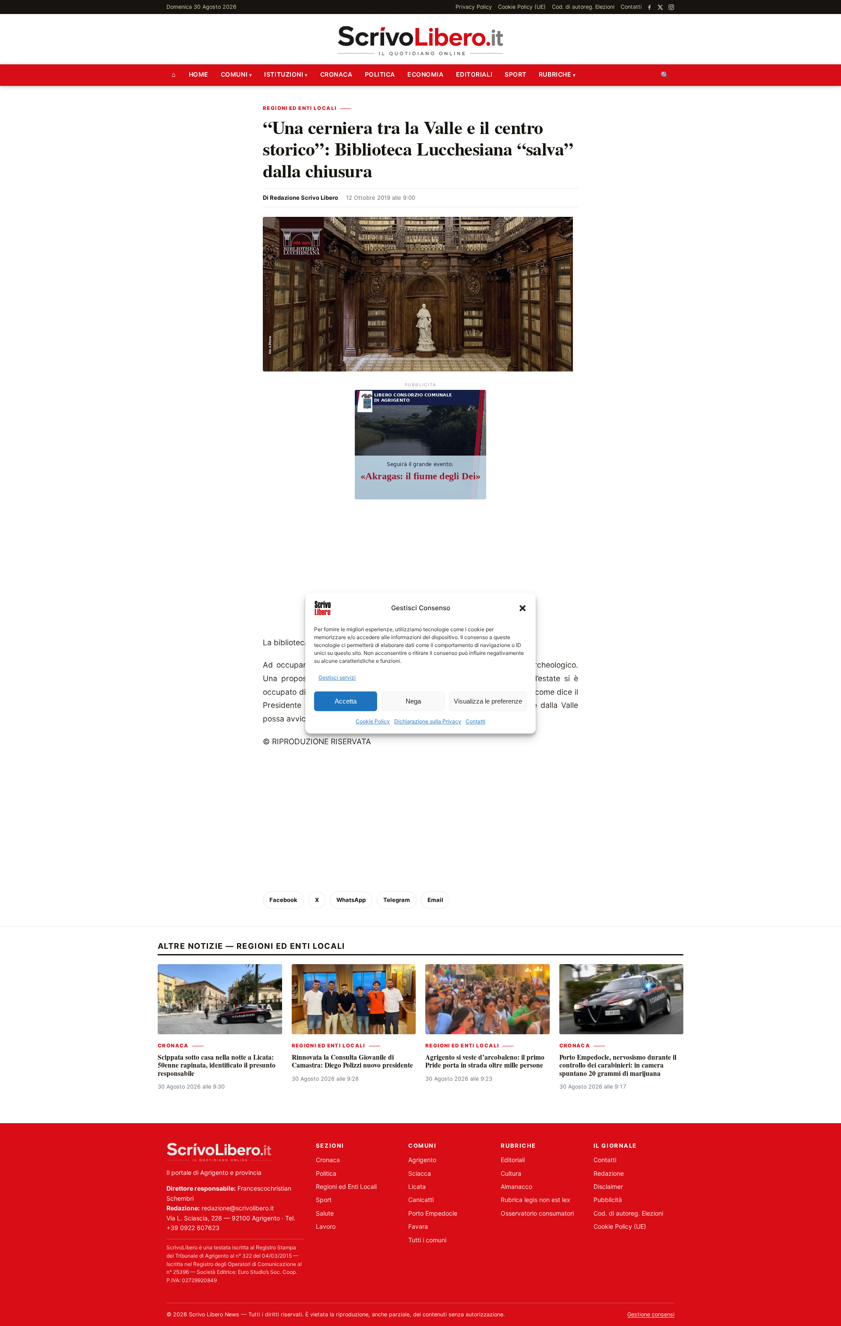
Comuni (234, 74)
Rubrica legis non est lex (535, 1199)
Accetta (346, 701)
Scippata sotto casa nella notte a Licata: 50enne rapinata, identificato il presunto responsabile (217, 1065)
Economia (425, 74)
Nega (413, 701)
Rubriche (555, 74)
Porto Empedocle (432, 1213)
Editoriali (474, 74)
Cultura (511, 1173)
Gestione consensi (651, 1314)
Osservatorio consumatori (537, 1213)
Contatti (475, 721)
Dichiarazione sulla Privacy (427, 721)
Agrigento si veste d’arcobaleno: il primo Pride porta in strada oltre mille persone (484, 1061)
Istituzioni (283, 74)
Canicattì (421, 1199)
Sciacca (419, 1173)
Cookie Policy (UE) (522, 7)
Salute (325, 1213)
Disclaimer (608, 1186)
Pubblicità (608, 1199)
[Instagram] (671, 7)
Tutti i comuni (427, 1240)
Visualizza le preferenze (488, 701)
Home (198, 74)
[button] (522, 608)
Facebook (283, 899)
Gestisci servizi (337, 677)
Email (435, 899)
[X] (660, 7)
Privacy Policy (474, 7)
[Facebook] (649, 7)
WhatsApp (351, 899)
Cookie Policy (373, 721)
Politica (380, 74)
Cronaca (336, 74)
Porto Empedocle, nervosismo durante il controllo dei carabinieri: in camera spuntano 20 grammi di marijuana (617, 1065)
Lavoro (326, 1226)
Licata (417, 1186)
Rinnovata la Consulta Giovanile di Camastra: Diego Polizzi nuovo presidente (352, 1061)
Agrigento (422, 1159)
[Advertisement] (420, 570)
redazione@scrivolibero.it (237, 1208)
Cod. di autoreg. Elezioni (583, 7)
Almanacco (516, 1186)
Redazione (609, 1173)
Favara (418, 1226)
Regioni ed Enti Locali (299, 108)
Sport (516, 74)
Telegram (396, 899)
